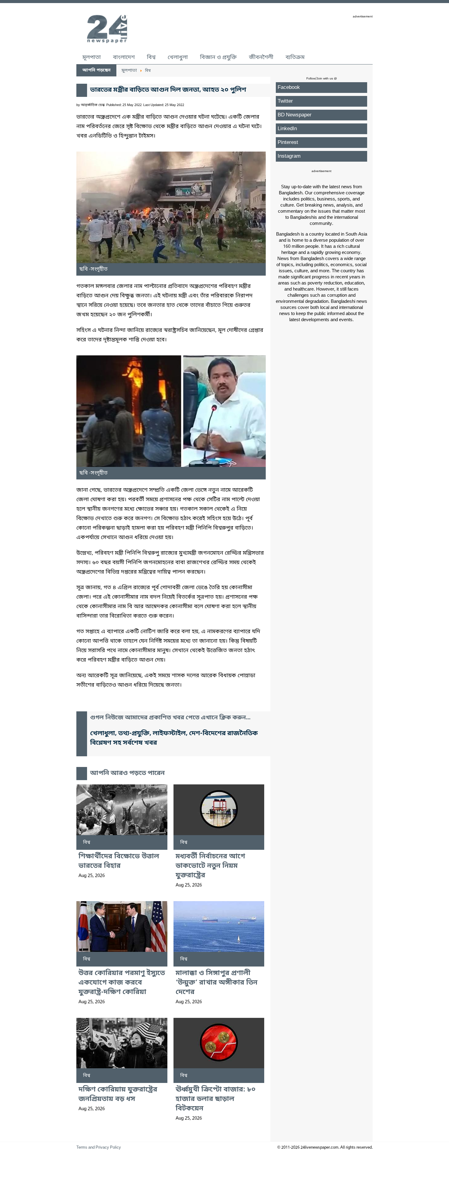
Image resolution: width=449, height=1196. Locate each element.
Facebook (289, 87)
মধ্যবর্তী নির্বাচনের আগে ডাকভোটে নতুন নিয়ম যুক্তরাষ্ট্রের (210, 866)
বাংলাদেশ (124, 57)
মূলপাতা (91, 57)
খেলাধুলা (178, 57)
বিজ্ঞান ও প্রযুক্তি (218, 57)
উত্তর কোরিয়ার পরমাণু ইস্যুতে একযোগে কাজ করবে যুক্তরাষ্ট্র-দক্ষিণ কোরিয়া (121, 983)
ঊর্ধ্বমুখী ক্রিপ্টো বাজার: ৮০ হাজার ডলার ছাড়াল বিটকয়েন (216, 1099)
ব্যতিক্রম (295, 57)
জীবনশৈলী (261, 57)
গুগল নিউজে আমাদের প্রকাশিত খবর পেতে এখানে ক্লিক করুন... (170, 718)
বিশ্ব (151, 57)
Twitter (285, 101)
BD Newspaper (295, 115)
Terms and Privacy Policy (98, 1147)
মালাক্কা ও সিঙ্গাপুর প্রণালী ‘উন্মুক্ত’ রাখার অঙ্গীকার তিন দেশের (216, 983)
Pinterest (288, 142)
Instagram (289, 156)
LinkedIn (287, 128)
